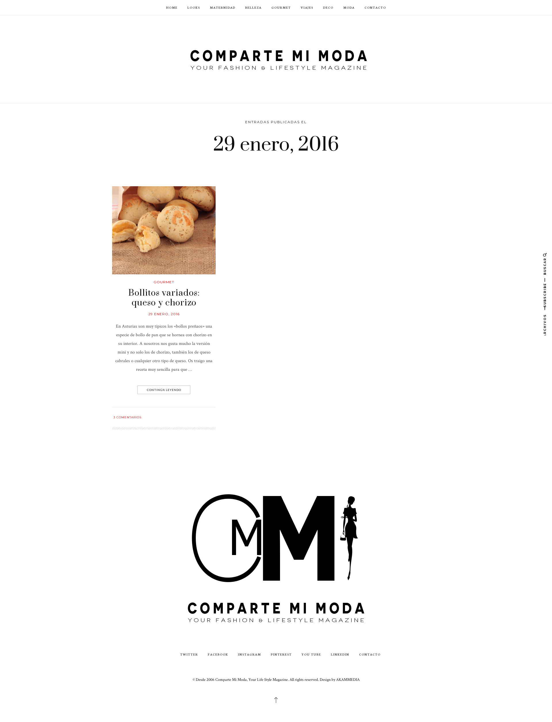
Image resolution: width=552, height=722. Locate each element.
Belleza (253, 7)
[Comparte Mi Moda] (276, 59)
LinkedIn (340, 654)
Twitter (189, 654)
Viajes (307, 7)
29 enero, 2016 (164, 314)
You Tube (311, 654)
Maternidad (222, 7)
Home (172, 7)
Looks (193, 7)
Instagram (249, 654)
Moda (349, 7)
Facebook (218, 654)
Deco (328, 7)
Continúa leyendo (164, 390)
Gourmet (281, 7)
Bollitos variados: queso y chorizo (164, 298)
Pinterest (281, 654)
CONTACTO (375, 7)
